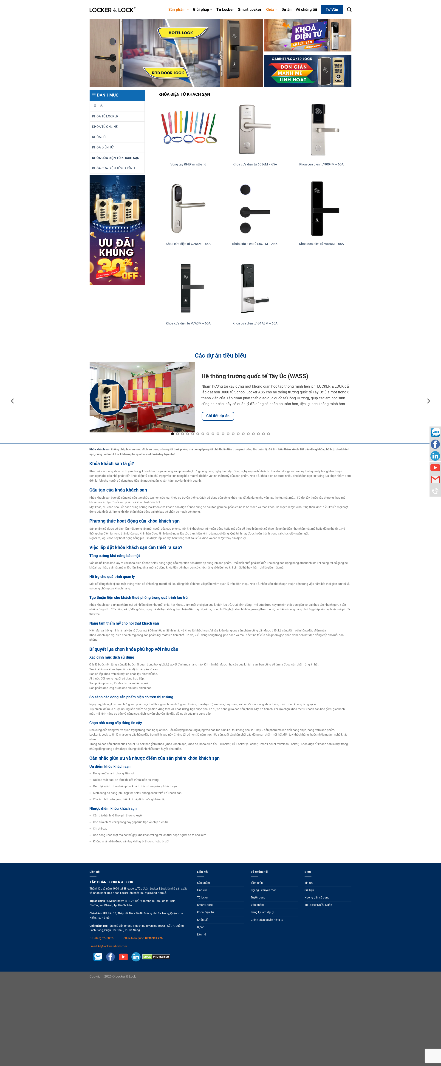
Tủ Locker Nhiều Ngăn (318, 905)
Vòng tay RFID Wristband (188, 164)
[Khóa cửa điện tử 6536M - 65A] (255, 129)
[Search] (349, 9)
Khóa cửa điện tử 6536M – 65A (255, 164)
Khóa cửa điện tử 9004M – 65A (321, 164)
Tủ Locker (225, 9)
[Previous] (13, 401)
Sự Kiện (309, 890)
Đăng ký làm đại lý (262, 912)
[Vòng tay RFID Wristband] (188, 129)
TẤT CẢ (97, 106)
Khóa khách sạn (99, 449)
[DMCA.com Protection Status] (155, 956)
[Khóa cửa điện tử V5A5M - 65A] (321, 209)
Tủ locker (202, 897)
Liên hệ (201, 934)
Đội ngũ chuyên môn (264, 890)
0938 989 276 (154, 938)
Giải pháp (201, 9)
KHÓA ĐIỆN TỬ (102, 147)
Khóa (270, 9)
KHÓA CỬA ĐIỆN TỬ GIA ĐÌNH (113, 168)
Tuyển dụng (258, 897)
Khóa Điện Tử (205, 912)
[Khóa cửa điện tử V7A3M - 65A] (188, 288)
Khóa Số (202, 919)
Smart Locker (249, 9)
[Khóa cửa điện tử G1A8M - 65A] (255, 288)
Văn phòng (258, 905)
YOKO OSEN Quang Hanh (230, 373)
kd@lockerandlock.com (112, 946)
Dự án (287, 9)
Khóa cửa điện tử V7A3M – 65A (188, 323)
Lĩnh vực (202, 890)
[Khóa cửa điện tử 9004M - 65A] (321, 129)
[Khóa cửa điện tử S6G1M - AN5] (255, 209)
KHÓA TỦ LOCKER (105, 116)
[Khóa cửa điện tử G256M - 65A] (188, 209)
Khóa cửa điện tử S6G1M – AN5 (254, 244)
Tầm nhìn (257, 882)
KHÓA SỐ (99, 137)
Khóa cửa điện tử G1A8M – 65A (254, 323)
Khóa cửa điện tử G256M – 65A (188, 244)
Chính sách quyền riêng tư (267, 919)
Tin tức (309, 882)
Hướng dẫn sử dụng (317, 897)
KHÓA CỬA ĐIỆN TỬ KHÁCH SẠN (115, 158)
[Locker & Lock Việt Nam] (113, 9)
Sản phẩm (177, 9)
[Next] (428, 401)
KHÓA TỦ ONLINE (105, 127)
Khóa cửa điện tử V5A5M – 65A (321, 244)
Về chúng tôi (306, 9)
